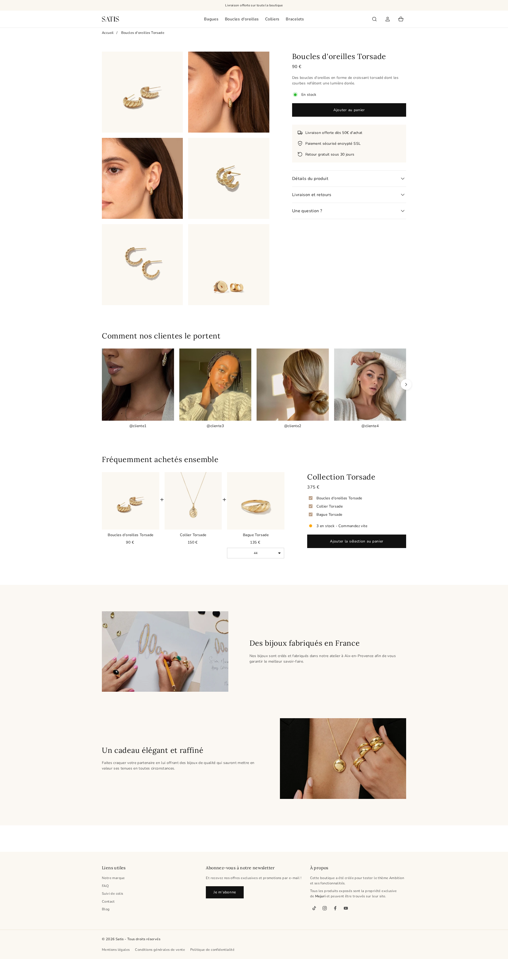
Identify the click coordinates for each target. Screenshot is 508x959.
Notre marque (113, 878)
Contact (108, 901)
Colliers (272, 19)
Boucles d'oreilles (242, 19)
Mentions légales (116, 949)
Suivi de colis (112, 893)
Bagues (211, 19)
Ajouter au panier (349, 109)
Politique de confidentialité (212, 949)
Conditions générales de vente (160, 949)
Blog (106, 909)
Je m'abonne (225, 892)
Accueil (108, 32)
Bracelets (295, 19)
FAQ (105, 886)
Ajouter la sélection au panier (356, 541)
